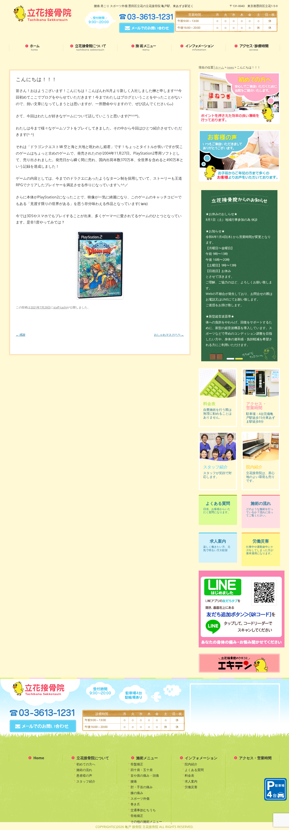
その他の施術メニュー (146, 821)
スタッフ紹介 (85, 781)
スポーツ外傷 (140, 798)
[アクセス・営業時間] (253, 48)
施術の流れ (84, 770)
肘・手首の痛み (142, 787)
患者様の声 (84, 775)
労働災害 (191, 787)
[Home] (36, 48)
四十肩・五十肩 (142, 770)
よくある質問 (194, 770)
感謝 (20, 335)
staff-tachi (60, 307)
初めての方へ (85, 764)
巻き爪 (135, 804)
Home (38, 757)
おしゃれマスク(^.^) (169, 335)
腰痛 (134, 781)
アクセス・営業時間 (255, 757)
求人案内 (191, 781)
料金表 (189, 775)
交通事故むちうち (143, 810)
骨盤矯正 (137, 764)
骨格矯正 (137, 816)
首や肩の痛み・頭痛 (145, 775)
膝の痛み (137, 793)
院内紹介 (191, 764)
